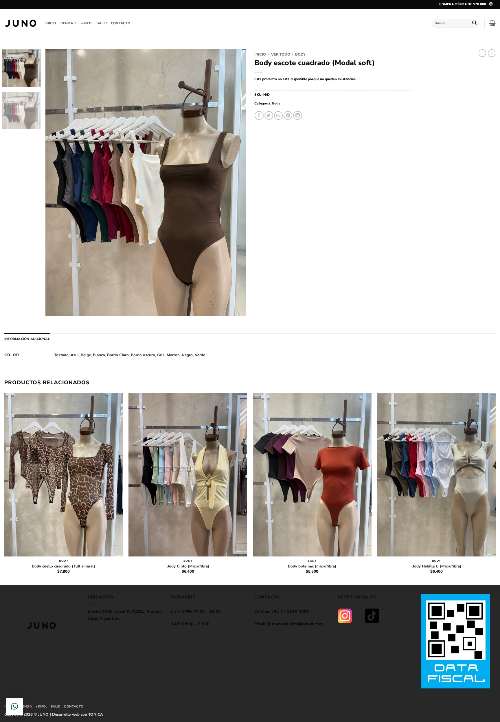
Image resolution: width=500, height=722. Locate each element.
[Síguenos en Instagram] (490, 4)
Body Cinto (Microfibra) (187, 566)
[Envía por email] (278, 115)
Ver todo (280, 54)
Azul (75, 355)
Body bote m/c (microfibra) (312, 566)
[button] (492, 23)
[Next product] (482, 53)
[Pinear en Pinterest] (288, 115)
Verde (200, 355)
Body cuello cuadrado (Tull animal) (63, 566)
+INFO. (86, 23)
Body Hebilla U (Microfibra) (436, 566)
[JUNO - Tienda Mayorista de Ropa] (20, 23)
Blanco (99, 355)
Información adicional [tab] (27, 339)
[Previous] (57, 183)
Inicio (260, 54)
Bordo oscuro (143, 355)
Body (300, 54)
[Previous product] (491, 53)
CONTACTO (120, 23)
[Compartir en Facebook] (259, 115)
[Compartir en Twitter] (268, 115)
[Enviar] (474, 23)
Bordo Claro (118, 355)
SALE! (102, 23)
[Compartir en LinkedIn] (297, 115)
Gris (161, 355)
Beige (86, 355)
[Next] (234, 183)
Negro (187, 355)
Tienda (66, 23)
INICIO (50, 23)
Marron (173, 355)
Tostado (61, 355)
